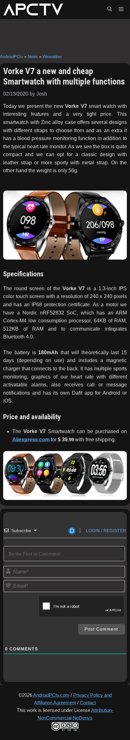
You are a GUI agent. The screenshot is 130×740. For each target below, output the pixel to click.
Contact (88, 702)
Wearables (52, 56)
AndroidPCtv (11, 56)
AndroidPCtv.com (51, 695)
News (33, 56)
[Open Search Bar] (109, 9)
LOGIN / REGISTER (105, 530)
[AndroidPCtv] (33, 9)
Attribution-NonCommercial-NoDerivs (75, 714)
